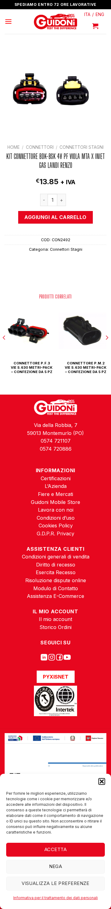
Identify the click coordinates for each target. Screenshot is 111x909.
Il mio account (55, 619)
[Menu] (8, 21)
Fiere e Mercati (55, 494)
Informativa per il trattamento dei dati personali (55, 897)
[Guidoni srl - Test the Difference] (55, 22)
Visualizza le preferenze (55, 883)
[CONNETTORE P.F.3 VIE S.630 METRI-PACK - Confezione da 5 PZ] (28, 331)
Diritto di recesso (55, 565)
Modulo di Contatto (55, 588)
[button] (102, 781)
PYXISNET (55, 677)
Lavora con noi (55, 510)
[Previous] (4, 350)
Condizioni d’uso (56, 518)
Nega (55, 866)
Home (13, 147)
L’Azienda (56, 486)
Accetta (55, 849)
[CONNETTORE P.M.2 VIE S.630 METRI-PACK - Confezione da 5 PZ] (82, 331)
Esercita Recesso (56, 572)
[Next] (107, 350)
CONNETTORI (40, 147)
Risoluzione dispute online (55, 580)
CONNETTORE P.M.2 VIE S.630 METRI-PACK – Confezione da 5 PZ (85, 367)
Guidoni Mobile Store (55, 502)
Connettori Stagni (82, 147)
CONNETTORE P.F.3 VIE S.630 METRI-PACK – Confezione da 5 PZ (31, 367)
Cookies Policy (56, 525)
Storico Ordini (55, 627)
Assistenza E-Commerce (55, 596)
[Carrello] (95, 26)
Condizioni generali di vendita (55, 557)
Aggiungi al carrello (55, 217)
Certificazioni (56, 478)
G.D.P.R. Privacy (55, 533)
